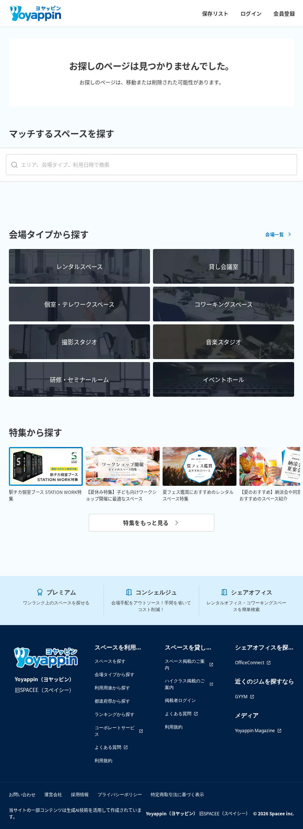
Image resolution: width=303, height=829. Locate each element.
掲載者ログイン (180, 700)
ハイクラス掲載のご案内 (185, 684)
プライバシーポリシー (120, 794)
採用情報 (80, 794)
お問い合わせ (22, 794)
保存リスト (215, 13)
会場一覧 (274, 234)
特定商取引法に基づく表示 (177, 794)
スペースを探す (110, 661)
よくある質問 (108, 747)
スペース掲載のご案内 (185, 664)
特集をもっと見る (146, 522)
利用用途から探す (112, 688)
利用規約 (103, 760)
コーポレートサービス (115, 730)
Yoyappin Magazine (255, 730)
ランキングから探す (115, 714)
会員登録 (284, 13)
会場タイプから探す (115, 674)
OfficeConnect (249, 662)
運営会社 (53, 794)
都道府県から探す (112, 701)
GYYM (241, 696)
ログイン (251, 13)
